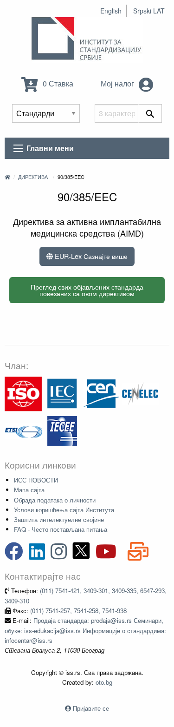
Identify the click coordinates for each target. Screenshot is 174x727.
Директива (33, 176)
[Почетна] (7, 176)
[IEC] (62, 393)
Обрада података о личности (55, 500)
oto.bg (104, 682)
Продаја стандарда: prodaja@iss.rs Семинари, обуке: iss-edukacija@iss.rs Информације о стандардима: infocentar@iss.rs (85, 630)
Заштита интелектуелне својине (59, 519)
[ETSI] (23, 430)
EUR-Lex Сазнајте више (90, 256)
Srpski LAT (149, 10)
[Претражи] (150, 113)
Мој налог (118, 83)
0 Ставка (57, 83)
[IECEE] (62, 430)
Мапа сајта (29, 489)
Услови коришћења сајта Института (64, 509)
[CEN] (101, 393)
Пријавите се (91, 708)
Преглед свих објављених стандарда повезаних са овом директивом (87, 290)
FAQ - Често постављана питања (60, 529)
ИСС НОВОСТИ (36, 480)
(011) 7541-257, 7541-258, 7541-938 (78, 610)
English (111, 10)
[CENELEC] (140, 393)
